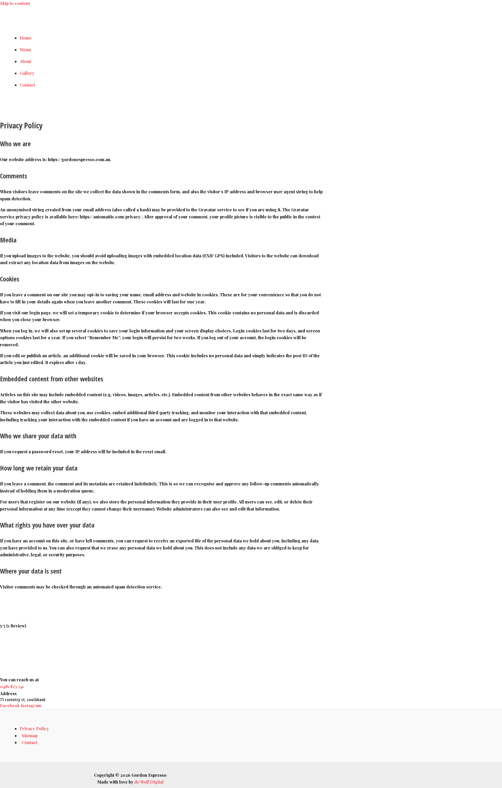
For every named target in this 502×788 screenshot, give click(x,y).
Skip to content (15, 3)
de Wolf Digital (149, 782)
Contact (29, 742)
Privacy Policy (34, 728)
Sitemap (30, 735)
